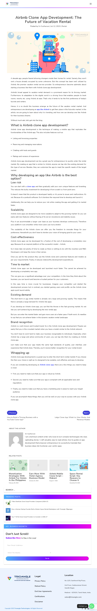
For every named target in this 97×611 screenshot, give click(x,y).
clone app (31, 186)
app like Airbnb (43, 109)
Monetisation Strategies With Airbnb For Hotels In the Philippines (18, 477)
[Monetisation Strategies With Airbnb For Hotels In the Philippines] (18, 465)
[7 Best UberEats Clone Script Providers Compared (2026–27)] (8, 502)
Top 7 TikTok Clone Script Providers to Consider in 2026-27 (29, 517)
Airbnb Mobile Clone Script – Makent (56, 475)
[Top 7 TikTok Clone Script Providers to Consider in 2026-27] (8, 518)
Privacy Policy (40, 581)
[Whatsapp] (91, 606)
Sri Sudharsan (44, 26)
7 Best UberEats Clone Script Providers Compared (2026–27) (29, 501)
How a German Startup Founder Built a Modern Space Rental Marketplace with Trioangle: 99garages (42, 509)
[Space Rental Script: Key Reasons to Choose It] (79, 465)
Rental (64, 26)
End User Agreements (43, 591)
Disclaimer (39, 601)
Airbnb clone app (47, 365)
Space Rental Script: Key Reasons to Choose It (76, 477)
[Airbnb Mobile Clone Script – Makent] (58, 465)
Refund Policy (40, 586)
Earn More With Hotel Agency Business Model (37, 475)
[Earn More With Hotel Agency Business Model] (38, 465)
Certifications (40, 596)
